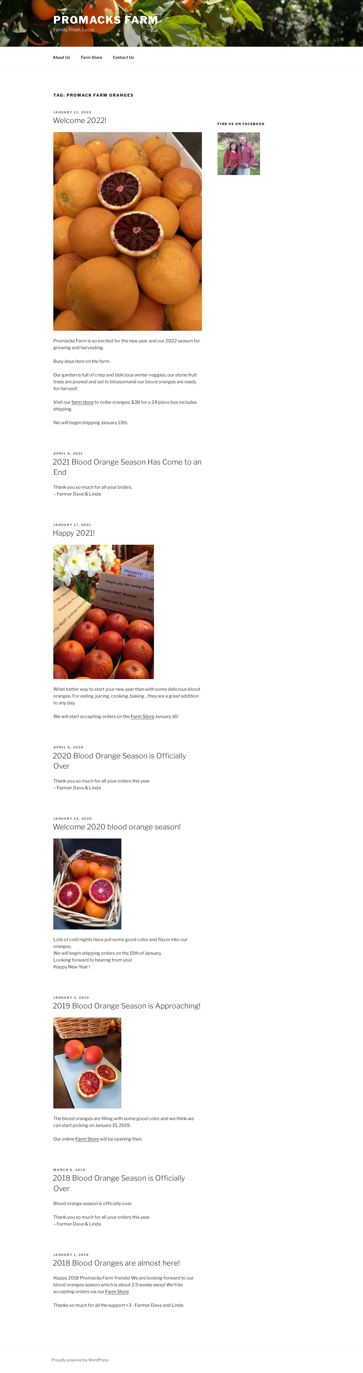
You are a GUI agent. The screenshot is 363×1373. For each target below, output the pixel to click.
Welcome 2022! (79, 120)
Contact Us (123, 57)
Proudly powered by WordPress (80, 1359)
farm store (82, 402)
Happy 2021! (74, 533)
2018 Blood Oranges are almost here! (116, 1262)
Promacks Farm (106, 20)
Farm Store (91, 57)
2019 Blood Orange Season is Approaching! (127, 1005)
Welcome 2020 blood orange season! (117, 826)
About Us (61, 57)
